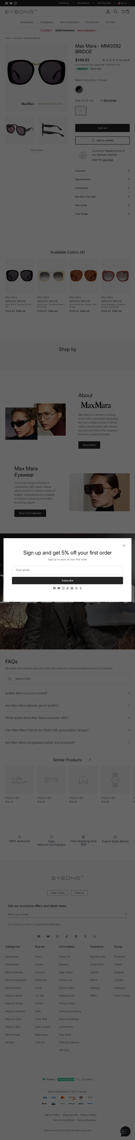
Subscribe (67, 580)
